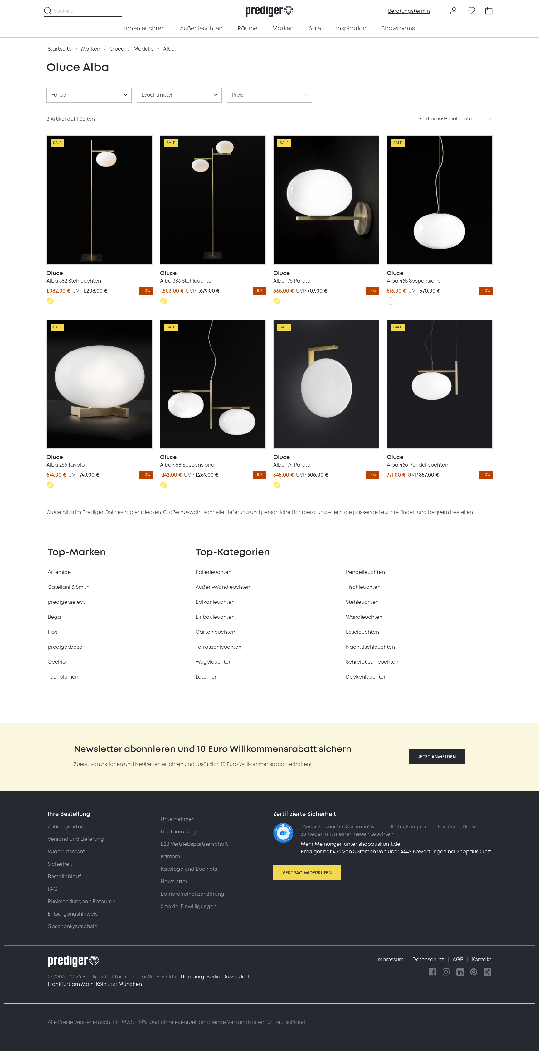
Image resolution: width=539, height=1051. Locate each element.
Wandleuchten (364, 617)
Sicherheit (60, 864)
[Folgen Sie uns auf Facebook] (432, 972)
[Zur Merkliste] (471, 11)
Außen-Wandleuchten (223, 587)
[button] (437, 756)
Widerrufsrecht (66, 851)
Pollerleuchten (213, 572)
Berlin (213, 976)
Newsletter (174, 881)
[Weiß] (390, 301)
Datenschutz (428, 959)
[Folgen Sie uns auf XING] (487, 972)
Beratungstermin (409, 11)
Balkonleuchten (215, 602)
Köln (101, 984)
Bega (54, 617)
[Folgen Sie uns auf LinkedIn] (460, 972)
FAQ (52, 889)
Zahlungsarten (66, 826)
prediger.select (66, 602)
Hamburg (192, 976)
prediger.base (65, 647)
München (130, 984)
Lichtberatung (178, 831)
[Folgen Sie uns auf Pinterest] (474, 972)
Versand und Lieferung (76, 839)
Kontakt (481, 959)
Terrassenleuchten (218, 647)
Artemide (59, 572)
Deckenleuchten (366, 677)
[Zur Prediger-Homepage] (269, 11)
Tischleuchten (363, 587)
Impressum (390, 959)
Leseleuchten (362, 632)
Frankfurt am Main (71, 984)
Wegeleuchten (214, 662)
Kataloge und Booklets (189, 869)
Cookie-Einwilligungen (188, 906)
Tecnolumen (63, 677)
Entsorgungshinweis (73, 914)
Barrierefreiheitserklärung (192, 894)
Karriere (170, 856)
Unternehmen (178, 819)
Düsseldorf (235, 976)
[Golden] (50, 301)
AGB (458, 959)
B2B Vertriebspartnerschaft (194, 844)
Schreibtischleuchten (372, 662)
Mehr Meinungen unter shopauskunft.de (350, 844)
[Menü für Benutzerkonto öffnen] (454, 11)
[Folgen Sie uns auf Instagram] (446, 972)
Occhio (57, 662)
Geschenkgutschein (72, 926)
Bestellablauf (64, 876)
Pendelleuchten (365, 572)
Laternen (207, 677)
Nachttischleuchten (370, 647)
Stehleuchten (362, 602)
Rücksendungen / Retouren (81, 901)
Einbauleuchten (215, 617)
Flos (52, 632)
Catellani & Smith (69, 587)
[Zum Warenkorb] (489, 11)
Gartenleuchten (215, 632)
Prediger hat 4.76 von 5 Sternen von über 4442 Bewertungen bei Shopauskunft (396, 851)
